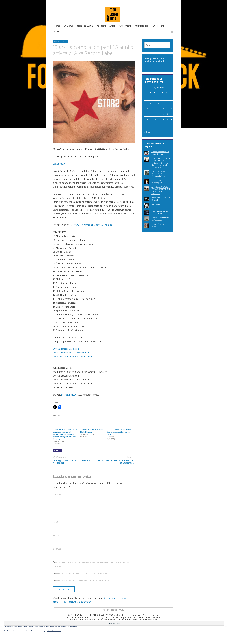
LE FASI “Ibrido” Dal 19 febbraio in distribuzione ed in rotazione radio (119, 431)
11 (150, 108)
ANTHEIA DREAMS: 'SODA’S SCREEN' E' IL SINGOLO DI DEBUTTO (160, 190)
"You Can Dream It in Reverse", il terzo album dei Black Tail (160, 173)
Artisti (112, 25)
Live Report (158, 25)
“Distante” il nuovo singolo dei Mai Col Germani (91, 430)
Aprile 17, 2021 (60, 41)
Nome (56, 522)
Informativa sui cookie (54, 631)
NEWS (57, 31)
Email (56, 535)
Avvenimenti (125, 25)
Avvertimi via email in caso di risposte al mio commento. (81, 573)
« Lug (147, 132)
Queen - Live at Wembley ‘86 (157, 181)
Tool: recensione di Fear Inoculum (159, 212)
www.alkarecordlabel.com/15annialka (93, 224)
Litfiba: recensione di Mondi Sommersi (160, 152)
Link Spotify (59, 163)
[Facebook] (172, 32)
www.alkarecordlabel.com (66, 348)
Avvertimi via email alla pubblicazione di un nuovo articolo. (83, 581)
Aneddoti (101, 25)
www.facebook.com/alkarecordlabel (71, 352)
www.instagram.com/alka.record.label (72, 356)
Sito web (57, 549)
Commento (59, 494)
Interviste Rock (141, 25)
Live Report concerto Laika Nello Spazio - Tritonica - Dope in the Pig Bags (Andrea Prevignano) (160, 163)
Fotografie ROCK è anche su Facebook (154, 60)
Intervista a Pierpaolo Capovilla (160, 198)
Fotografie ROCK (69, 394)
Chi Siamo (68, 25)
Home (57, 25)
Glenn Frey (156, 204)
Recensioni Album (84, 25)
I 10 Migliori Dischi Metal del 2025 (159, 225)
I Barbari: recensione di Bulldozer (160, 218)
